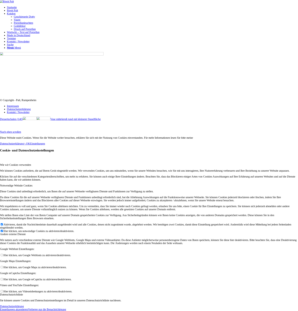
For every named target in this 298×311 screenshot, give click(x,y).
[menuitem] (152, 7)
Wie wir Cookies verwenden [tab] (15, 164)
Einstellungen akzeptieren (14, 309)
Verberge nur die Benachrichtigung (47, 309)
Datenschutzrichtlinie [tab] (11, 294)
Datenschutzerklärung (12, 306)
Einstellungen (37, 143)
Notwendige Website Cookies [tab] (16, 185)
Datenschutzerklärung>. (13, 143)
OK (28, 143)
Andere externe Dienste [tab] (13, 234)
